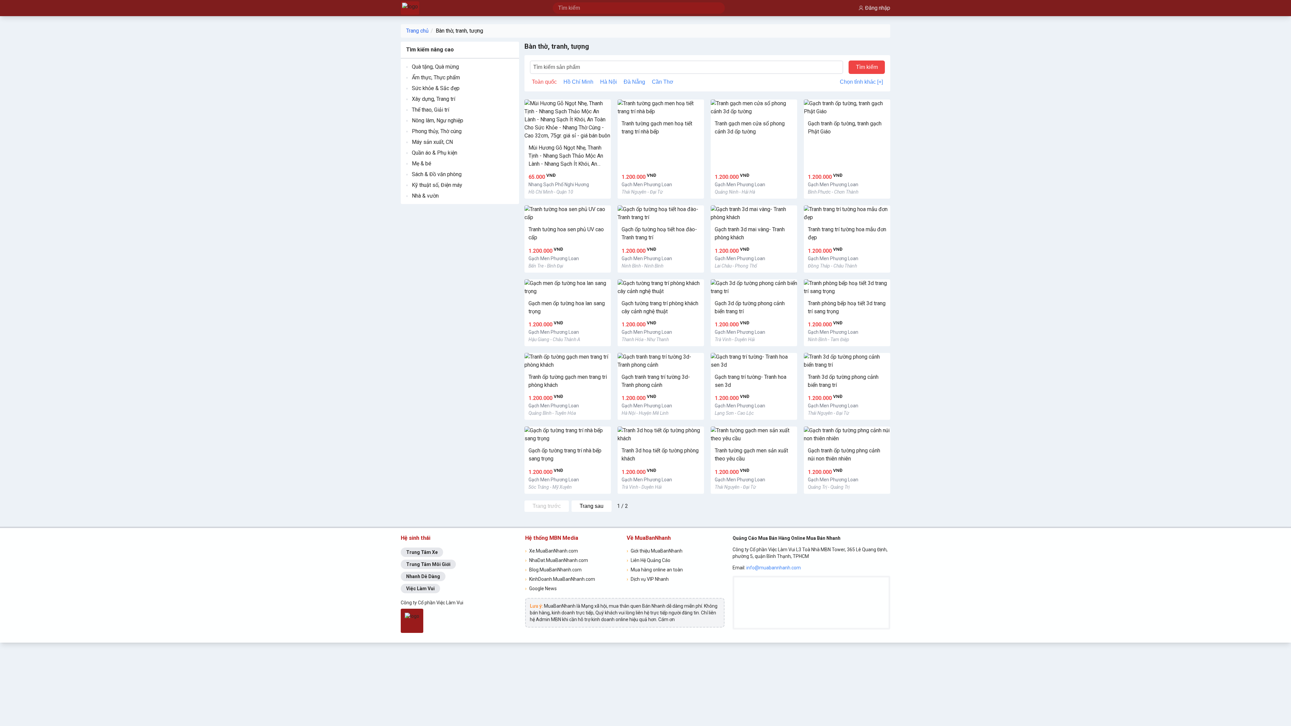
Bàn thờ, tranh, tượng (459, 31)
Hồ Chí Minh (578, 82)
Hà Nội (608, 82)
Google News (541, 588)
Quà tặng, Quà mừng (435, 67)
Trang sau (591, 506)
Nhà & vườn (425, 196)
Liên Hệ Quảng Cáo (648, 560)
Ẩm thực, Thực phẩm (436, 77)
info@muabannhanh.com (773, 567)
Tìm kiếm (867, 67)
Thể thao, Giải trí (430, 110)
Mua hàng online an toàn (655, 569)
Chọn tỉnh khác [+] (861, 82)
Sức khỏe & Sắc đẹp (436, 88)
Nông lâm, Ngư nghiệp (437, 120)
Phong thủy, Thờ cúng (437, 131)
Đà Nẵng (634, 82)
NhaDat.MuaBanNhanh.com (556, 560)
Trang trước (547, 506)
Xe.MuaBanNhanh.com (551, 551)
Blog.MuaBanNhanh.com (553, 569)
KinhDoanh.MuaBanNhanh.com (560, 579)
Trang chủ (417, 31)
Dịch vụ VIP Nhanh (648, 579)
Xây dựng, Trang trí (433, 99)
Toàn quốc (544, 82)
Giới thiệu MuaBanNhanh (654, 551)
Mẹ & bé (421, 163)
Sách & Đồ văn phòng (437, 174)
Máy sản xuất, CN (432, 142)
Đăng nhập (877, 8)
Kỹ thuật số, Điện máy (437, 185)
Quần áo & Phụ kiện (434, 153)
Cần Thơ (662, 82)
